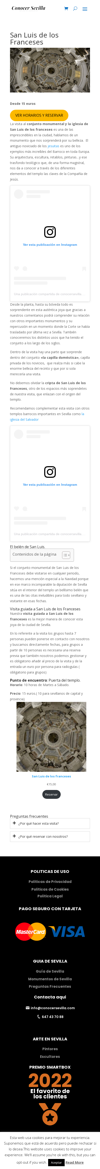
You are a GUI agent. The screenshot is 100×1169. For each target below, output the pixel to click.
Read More (75, 1162)
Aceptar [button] (56, 1162)
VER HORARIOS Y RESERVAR (39, 115)
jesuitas (53, 146)
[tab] (50, 823)
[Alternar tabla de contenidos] (64, 555)
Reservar (51, 794)
